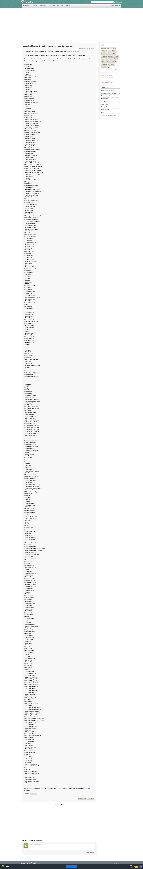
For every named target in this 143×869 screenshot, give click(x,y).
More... (117, 70)
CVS (102, 61)
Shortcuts (104, 51)
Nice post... (104, 107)
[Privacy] (27, 863)
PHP (109, 51)
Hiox (7, 867)
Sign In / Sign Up (115, 5)
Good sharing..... (106, 109)
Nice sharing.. (105, 98)
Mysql (116, 59)
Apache (34, 794)
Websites (110, 56)
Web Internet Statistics (107, 80)
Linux (116, 56)
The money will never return (109, 96)
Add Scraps (60, 5)
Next (62, 805)
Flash (103, 67)
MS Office (113, 61)
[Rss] (35, 863)
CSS (102, 53)
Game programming (107, 59)
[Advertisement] (60, 24)
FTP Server (111, 64)
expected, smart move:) (108, 90)
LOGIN (30, 840)
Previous (56, 805)
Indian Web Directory (107, 75)
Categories (35, 5)
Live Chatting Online (107, 82)
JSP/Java (104, 64)
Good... (103, 112)
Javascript (108, 53)
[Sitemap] (39, 863)
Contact (23, 863)
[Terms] (31, 863)
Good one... (104, 104)
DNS (114, 53)
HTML (107, 61)
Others (114, 51)
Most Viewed (43, 5)
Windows (104, 56)
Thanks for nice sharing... (108, 115)
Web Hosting (111, 863)
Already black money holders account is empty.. (110, 93)
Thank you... (104, 101)
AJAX (107, 67)
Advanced (119, 2)
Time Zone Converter (107, 78)
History (68, 5)
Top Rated (52, 5)
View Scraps (26, 5)
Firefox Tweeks (111, 48)
